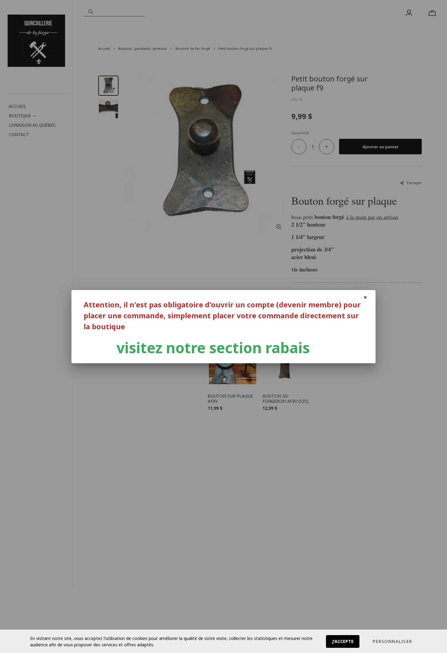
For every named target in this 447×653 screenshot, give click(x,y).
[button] (392, 641)
